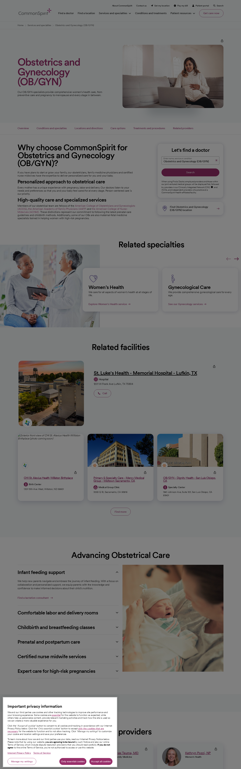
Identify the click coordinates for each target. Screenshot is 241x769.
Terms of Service (42, 753)
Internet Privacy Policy (19, 753)
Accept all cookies (101, 761)
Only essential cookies (73, 761)
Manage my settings (22, 761)
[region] (60, 732)
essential (56, 715)
